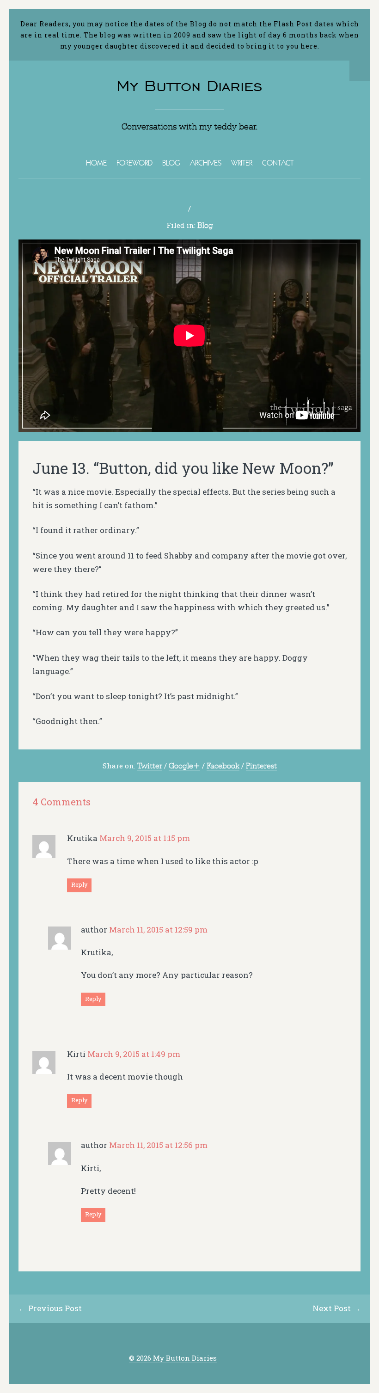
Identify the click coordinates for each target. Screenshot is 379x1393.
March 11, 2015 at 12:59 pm (158, 929)
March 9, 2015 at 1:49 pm (133, 1054)
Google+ (184, 765)
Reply (79, 884)
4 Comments (61, 802)
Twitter (149, 765)
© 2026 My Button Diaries (173, 1358)
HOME (96, 162)
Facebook (223, 765)
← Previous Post (50, 1308)
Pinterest (261, 765)
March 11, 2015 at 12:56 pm (158, 1145)
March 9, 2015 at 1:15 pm (144, 838)
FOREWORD (134, 162)
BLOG (171, 162)
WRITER (241, 162)
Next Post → (336, 1308)
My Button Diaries (189, 86)
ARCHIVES (205, 162)
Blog (205, 225)
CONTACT (277, 162)
